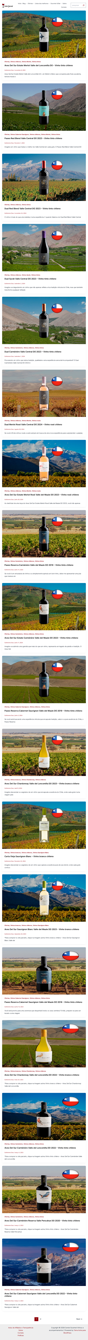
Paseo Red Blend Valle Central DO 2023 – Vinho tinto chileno (33, 138)
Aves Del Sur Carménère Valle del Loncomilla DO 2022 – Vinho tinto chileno (40, 1148)
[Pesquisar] (84, 5)
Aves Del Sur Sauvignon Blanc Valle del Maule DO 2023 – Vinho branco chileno (42, 929)
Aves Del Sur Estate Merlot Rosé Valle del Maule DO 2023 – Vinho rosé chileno (42, 494)
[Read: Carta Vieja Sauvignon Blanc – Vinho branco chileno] (44, 825)
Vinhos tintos (36, 61)
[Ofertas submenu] (33, 3)
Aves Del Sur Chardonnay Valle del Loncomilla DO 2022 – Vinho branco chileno (42, 1075)
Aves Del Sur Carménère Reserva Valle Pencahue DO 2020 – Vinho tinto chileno (42, 1220)
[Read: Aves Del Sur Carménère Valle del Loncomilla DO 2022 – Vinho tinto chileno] (44, 1116)
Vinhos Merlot (26, 61)
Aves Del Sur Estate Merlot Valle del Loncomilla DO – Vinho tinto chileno (39, 65)
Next (79, 1319)
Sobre (21, 1330)
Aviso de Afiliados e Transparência (20, 1328)
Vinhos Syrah (26, 275)
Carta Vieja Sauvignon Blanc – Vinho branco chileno (29, 856)
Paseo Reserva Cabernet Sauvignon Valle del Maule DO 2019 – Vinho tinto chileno (43, 711)
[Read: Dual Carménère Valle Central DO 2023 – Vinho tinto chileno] (44, 320)
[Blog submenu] (26, 3)
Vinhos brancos (15, 780)
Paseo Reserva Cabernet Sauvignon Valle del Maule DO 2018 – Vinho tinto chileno (43, 1002)
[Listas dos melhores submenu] (49, 3)
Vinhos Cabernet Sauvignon (19, 134)
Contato (21, 1333)
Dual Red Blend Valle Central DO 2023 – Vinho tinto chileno (33, 208)
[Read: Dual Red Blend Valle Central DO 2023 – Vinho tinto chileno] (44, 177)
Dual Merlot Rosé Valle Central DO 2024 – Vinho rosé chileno (33, 424)
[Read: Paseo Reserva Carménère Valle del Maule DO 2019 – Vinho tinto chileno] (44, 534)
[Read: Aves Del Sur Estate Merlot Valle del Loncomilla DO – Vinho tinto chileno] (44, 34)
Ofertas (7, 61)
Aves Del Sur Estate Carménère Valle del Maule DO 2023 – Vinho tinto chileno (41, 638)
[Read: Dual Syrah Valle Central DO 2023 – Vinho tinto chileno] (44, 247)
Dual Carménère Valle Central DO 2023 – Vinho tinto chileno (33, 351)
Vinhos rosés (36, 420)
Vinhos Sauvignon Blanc (41, 852)
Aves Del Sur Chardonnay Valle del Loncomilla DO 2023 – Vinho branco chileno (42, 783)
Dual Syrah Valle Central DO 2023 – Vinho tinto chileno (30, 279)
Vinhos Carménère (16, 348)
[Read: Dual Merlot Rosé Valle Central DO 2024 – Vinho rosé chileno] (44, 393)
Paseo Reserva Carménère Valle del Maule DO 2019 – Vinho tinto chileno (39, 565)
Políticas (21, 1335)
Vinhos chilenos (15, 61)
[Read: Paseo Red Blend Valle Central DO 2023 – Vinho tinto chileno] (44, 107)
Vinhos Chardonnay (28, 780)
